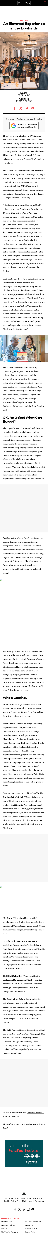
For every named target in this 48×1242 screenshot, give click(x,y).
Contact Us (29, 1225)
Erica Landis (24, 95)
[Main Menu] (2, 3)
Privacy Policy (30, 1232)
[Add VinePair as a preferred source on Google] (24, 125)
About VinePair (6, 1222)
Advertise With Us (8, 1225)
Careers (4, 1229)
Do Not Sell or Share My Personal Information (24, 1201)
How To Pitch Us (31, 1229)
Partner (24, 20)
